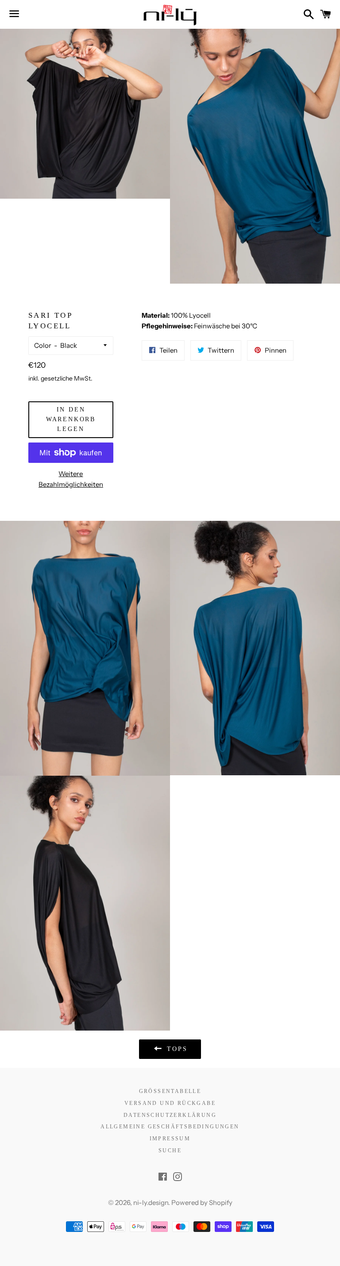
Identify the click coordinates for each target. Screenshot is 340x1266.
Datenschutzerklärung (170, 1115)
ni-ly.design (150, 1202)
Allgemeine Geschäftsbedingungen (169, 1127)
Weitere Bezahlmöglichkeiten (71, 479)
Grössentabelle (170, 1091)
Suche (170, 1150)
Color (42, 345)
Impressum (170, 1138)
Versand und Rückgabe (170, 1103)
